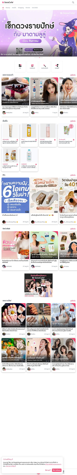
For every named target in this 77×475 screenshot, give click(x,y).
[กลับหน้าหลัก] (8, 2)
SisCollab (35, 8)
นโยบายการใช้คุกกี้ (11, 466)
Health (14, 8)
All (3, 8)
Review (28, 8)
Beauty (8, 8)
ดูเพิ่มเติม (72, 75)
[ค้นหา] (73, 2)
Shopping (21, 8)
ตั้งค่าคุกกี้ (47, 470)
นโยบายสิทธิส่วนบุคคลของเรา (53, 464)
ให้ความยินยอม (57, 470)
